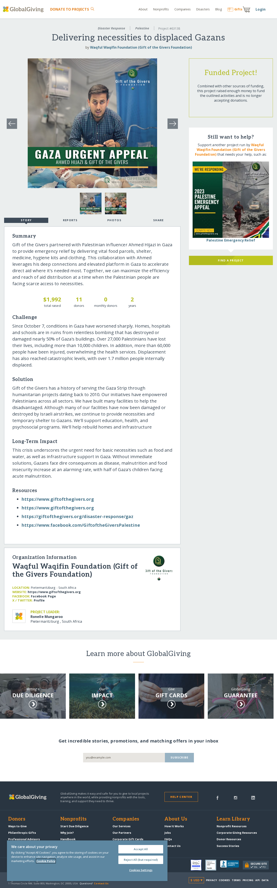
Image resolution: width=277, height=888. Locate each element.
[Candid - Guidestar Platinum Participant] (212, 865)
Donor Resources (229, 839)
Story (26, 220)
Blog (218, 9)
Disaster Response (111, 28)
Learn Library (233, 819)
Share (158, 220)
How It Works (174, 826)
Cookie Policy (45, 861)
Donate (69, 9)
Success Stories (228, 846)
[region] (87, 860)
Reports (70, 220)
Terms (236, 880)
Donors (16, 819)
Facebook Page (43, 596)
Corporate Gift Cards (128, 839)
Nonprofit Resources (231, 826)
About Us (175, 819)
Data (265, 880)
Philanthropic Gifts (22, 833)
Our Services (121, 826)
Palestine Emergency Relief (230, 240)
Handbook (68, 839)
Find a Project (231, 260)
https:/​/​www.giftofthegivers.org (57, 499)
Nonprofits (161, 9)
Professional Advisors (24, 839)
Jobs (167, 833)
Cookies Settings (140, 870)
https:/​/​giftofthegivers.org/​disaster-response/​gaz (77, 516)
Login (261, 9)
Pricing (248, 880)
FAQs (168, 839)
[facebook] (217, 797)
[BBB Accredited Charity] (231, 865)
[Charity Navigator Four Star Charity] (198, 865)
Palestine (142, 28)
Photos (114, 220)
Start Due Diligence (74, 826)
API (257, 880)
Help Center (181, 797)
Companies (182, 9)
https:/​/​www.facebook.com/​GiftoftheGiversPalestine (80, 525)
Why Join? (67, 833)
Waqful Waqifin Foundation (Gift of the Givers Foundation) (141, 47)
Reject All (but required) (141, 860)
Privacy (211, 880)
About (143, 9)
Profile (39, 600)
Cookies (224, 880)
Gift (238, 9)
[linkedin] (253, 797)
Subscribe (179, 757)
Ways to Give (17, 826)
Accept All (141, 849)
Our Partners (122, 833)
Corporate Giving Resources (237, 833)
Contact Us (172, 846)
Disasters (203, 9)
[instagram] (235, 797)
